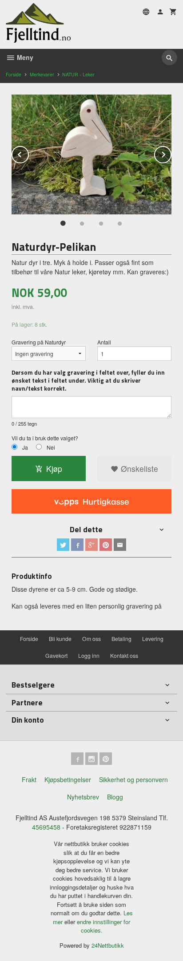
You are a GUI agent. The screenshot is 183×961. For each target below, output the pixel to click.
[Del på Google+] (91, 544)
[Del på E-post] (120, 544)
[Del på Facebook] (77, 544)
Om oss (91, 638)
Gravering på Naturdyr (39, 342)
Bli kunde (60, 638)
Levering (152, 638)
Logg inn (88, 655)
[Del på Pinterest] (105, 544)
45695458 (46, 827)
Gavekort (56, 655)
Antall (104, 342)
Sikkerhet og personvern (133, 779)
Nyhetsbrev (83, 796)
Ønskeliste (138, 468)
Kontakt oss (124, 655)
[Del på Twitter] (63, 544)
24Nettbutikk (108, 945)
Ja (25, 447)
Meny (24, 57)
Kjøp (54, 468)
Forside (13, 74)
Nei (51, 447)
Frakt (29, 779)
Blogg (115, 796)
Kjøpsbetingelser (67, 779)
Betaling (121, 638)
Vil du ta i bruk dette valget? (45, 438)
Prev (28, 153)
